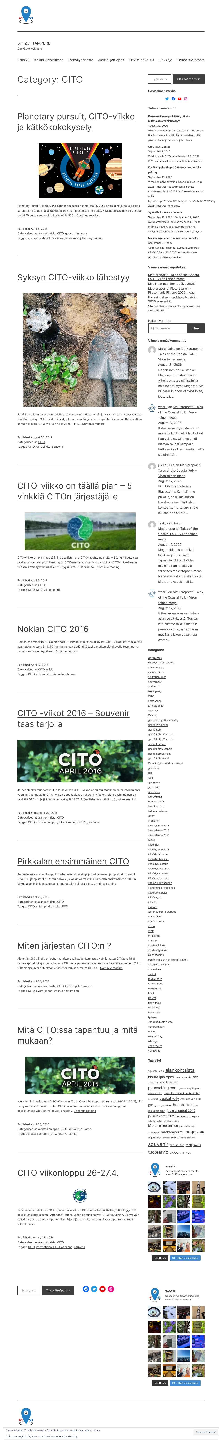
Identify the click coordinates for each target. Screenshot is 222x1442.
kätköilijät (153, 844)
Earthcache (154, 700)
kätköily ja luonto (80, 1129)
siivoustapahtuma (63, 674)
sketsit (152, 974)
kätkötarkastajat (157, 892)
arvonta (179, 1077)
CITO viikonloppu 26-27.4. (68, 1173)
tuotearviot (154, 1012)
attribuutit (153, 686)
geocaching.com (76, 233)
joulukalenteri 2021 (161, 1116)
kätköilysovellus (155, 1121)
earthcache (153, 1082)
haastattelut (155, 796)
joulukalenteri (156, 1111)
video (174, 1152)
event (39, 990)
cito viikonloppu (46, 822)
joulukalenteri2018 (158, 825)
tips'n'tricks (154, 1002)
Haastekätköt (156, 801)
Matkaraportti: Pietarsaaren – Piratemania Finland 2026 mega (171, 290)
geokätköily (155, 729)
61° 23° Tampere (33, 43)
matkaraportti (172, 1132)
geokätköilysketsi (158, 758)
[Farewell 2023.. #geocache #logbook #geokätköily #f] (198, 1231)
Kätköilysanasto (80, 60)
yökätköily (154, 1050)
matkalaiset (154, 916)
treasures (153, 1007)
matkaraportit (156, 921)
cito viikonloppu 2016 (73, 822)
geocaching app (155, 1093)
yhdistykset (155, 1046)
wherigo (153, 1041)
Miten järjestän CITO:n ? (64, 945)
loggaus (152, 907)
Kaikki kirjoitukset (48, 60)
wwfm (188, 1153)
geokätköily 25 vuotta (161, 739)
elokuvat (153, 710)
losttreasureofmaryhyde (162, 911)
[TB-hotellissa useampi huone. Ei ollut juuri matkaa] (169, 1231)
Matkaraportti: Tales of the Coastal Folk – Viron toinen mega (174, 277)
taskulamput (155, 983)
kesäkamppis (184, 1116)
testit (151, 993)
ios (196, 1105)
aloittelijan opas (48, 1129)
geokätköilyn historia (191, 1099)
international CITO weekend (54, 1247)
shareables (154, 969)
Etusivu (24, 60)
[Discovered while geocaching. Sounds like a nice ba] (198, 1201)
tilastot (152, 998)
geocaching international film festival (182, 1093)
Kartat (151, 839)
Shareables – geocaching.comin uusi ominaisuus (174, 308)
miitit (49, 669)
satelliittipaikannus (159, 964)
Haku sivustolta (159, 321)
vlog (182, 1152)
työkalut (152, 1017)
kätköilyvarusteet (158, 873)
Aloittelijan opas (111, 60)
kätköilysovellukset (159, 868)
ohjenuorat (154, 1137)
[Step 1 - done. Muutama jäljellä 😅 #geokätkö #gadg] (183, 1216)
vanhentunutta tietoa (160, 1021)
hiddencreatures (157, 811)
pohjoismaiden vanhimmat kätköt (167, 959)
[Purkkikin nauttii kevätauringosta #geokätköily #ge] (154, 1216)
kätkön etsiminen (158, 878)
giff (150, 772)
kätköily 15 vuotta (158, 849)
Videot (152, 1031)
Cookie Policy (71, 1436)
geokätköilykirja (157, 744)
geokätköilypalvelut (159, 753)
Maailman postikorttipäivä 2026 (171, 283)
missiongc (154, 935)
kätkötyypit (154, 897)
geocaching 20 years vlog (163, 720)
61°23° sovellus (141, 60)
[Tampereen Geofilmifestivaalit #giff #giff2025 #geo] (198, 1187)
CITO (60, 233)
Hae (195, 328)
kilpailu (195, 1116)
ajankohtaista (47, 233)
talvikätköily (155, 979)
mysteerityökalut (158, 950)
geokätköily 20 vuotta (161, 734)
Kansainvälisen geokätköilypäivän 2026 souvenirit (172, 299)
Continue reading (87, 215)
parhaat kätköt (169, 1138)
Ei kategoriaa (155, 705)
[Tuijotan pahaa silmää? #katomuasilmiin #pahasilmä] (154, 1187)
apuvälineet (154, 681)
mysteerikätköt (157, 945)
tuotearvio (158, 1152)
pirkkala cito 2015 (56, 906)
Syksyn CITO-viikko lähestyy (73, 277)
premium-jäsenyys (186, 1138)
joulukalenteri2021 (158, 835)
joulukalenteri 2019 (181, 1111)
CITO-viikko (55, 238)
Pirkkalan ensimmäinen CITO (73, 861)
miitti (56, 589)
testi (189, 1145)
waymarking (155, 1036)
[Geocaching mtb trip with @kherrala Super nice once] (198, 1245)
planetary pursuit (91, 238)
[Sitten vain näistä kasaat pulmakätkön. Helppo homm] (198, 1216)
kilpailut (152, 902)
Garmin (152, 715)
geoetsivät (153, 1099)
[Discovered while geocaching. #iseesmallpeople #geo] (154, 1231)
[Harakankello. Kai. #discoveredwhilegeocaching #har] (169, 1201)
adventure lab (156, 667)
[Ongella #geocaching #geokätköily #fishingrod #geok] (183, 1201)
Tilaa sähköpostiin (188, 79)
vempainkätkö (156, 1026)
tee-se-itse (154, 988)
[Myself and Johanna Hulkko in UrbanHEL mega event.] (183, 1245)
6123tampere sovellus (161, 662)
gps (157, 1105)
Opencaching (156, 954)
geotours (153, 768)
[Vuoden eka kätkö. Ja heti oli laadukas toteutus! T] (169, 1216)
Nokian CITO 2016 (53, 629)
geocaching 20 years (190, 1088)
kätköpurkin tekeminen (161, 887)
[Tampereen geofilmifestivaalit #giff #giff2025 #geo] (183, 1187)
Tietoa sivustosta (191, 60)
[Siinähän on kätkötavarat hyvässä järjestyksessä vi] (169, 1187)
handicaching (156, 806)
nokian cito (43, 674)
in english (153, 820)
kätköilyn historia (158, 863)
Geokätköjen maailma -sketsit (165, 763)
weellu (162, 407)
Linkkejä (165, 60)
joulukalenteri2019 (158, 830)
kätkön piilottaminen (78, 986)
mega (151, 926)
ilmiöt (151, 815)
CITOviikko (43, 446)
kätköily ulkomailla (158, 859)
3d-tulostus (155, 658)
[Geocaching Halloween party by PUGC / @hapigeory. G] (154, 1201)
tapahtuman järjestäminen (62, 990)
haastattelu (183, 1104)
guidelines (154, 792)
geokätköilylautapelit (160, 748)
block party (154, 691)
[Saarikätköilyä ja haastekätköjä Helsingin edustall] (183, 1231)
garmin (173, 1082)
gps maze (154, 782)
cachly (187, 1077)
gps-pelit (153, 787)
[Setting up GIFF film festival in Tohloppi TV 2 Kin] (169, 1245)
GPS (150, 777)
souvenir (57, 446)
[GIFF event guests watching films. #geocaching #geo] (154, 1245)
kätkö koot (71, 238)
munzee (152, 940)
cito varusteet (67, 1133)
